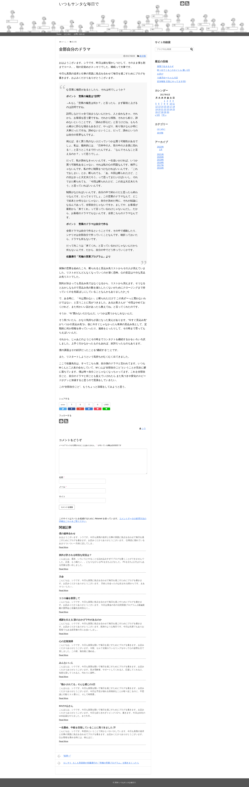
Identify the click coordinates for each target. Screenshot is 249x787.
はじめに (67, 34)
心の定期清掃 (66, 641)
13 (159, 106)
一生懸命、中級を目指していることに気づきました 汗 (87, 727)
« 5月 (157, 115)
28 (162, 112)
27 (159, 112)
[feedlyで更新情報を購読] (182, 3)
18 (173, 106)
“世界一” (67, 756)
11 (173, 104)
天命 (61, 576)
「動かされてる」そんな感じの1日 (77, 684)
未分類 (143, 56)
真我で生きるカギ (165, 66)
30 (168, 112)
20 (159, 109)
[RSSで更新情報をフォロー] (187, 3)
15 (165, 106)
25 (173, 109)
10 (171, 104)
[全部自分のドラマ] (89, 408)
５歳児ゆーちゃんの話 (167, 78)
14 (162, 106)
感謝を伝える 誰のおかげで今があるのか (80, 619)
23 (168, 109)
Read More (63, 547)
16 (168, 106)
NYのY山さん (66, 706)
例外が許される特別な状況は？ (75, 555)
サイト (62, 496)
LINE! (106, 405)
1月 (160, 150)
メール (63, 487)
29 (165, 112)
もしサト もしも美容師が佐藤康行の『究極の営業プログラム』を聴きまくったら (101, 763)
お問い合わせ (79, 34)
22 (165, 109)
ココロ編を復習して (69, 598)
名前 (61, 477)
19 (156, 109)
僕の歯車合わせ (67, 533)
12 (156, 106)
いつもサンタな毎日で (79, 4)
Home (59, 34)
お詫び (160, 74)
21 (162, 109)
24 (171, 109)
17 (171, 106)
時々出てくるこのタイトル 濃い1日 (173, 70)
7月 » (163, 115)
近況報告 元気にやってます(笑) (171, 81)
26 (156, 112)
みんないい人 (66, 663)
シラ (144, 428)
